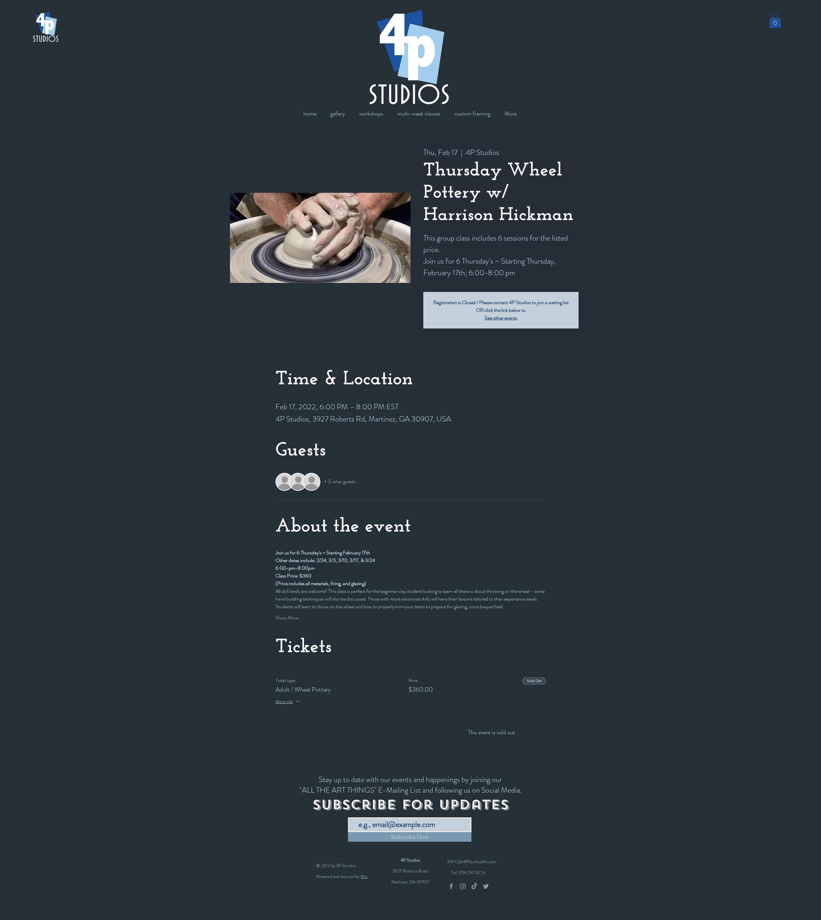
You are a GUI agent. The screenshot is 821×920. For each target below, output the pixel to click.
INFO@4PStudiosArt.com (471, 861)
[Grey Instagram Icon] (463, 886)
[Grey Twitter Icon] (486, 886)
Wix (364, 876)
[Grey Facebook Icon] (451, 886)
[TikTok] (474, 886)
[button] (775, 20)
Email (353, 813)
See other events (501, 317)
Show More (287, 617)
